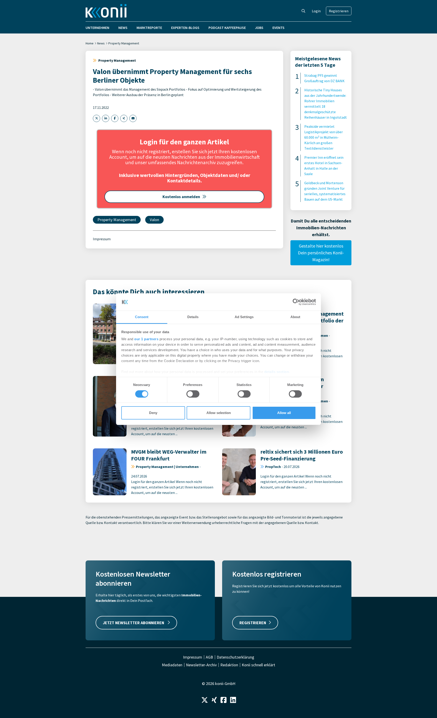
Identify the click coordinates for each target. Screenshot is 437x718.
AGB (209, 657)
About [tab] (295, 317)
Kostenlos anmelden (181, 196)
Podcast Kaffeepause (227, 27)
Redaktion (229, 665)
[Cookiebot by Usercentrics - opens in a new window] (296, 302)
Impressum (102, 239)
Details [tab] (192, 317)
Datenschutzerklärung (235, 657)
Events (278, 27)
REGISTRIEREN (252, 622)
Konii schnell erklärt (258, 665)
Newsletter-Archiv (201, 665)
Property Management (123, 43)
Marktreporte (149, 27)
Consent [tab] (142, 317)
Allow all (284, 413)
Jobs (259, 27)
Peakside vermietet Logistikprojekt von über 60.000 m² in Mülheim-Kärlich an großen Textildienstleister (323, 137)
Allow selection (218, 413)
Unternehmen (97, 27)
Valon (154, 219)
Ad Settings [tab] (244, 317)
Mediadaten (172, 665)
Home (90, 43)
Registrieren (338, 11)
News (122, 27)
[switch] (192, 394)
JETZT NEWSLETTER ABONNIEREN (134, 622)
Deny (153, 413)
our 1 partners (146, 339)
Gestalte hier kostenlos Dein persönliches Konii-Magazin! (321, 252)
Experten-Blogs (185, 27)
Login (316, 11)
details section (276, 372)
